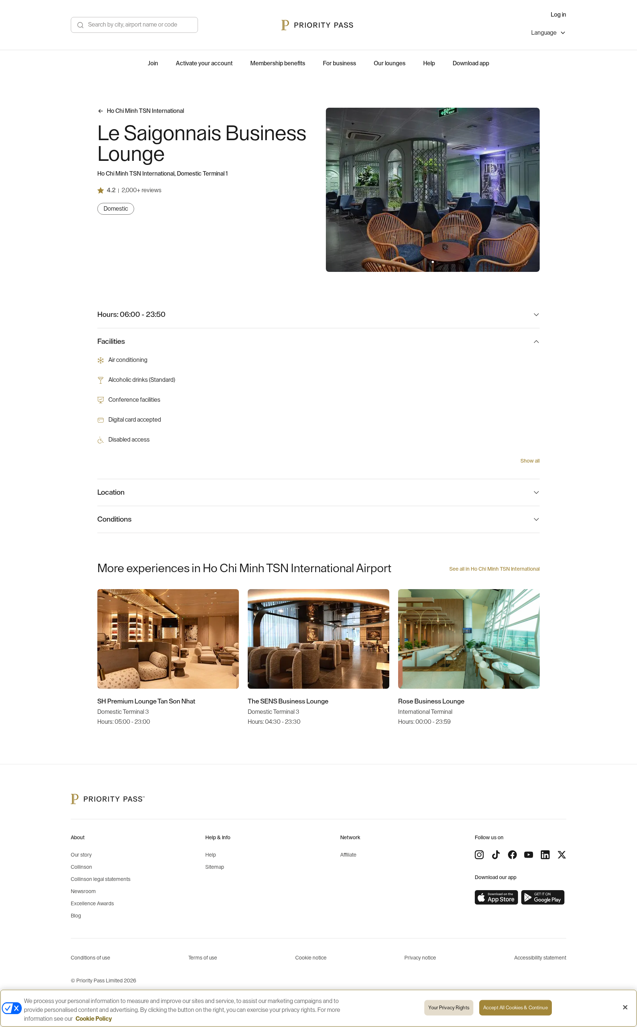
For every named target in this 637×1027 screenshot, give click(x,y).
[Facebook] (512, 854)
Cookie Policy (94, 1019)
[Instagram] (479, 854)
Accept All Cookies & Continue (515, 1007)
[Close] (625, 1007)
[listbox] (548, 34)
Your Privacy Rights (448, 1007)
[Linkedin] (545, 854)
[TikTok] (495, 854)
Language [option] (544, 33)
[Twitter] (561, 854)
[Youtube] (528, 854)
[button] (428, 262)
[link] (496, 897)
